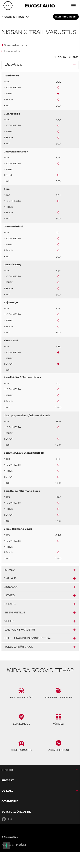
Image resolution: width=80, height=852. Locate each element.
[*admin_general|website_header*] (8, 5)
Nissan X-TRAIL (13, 16)
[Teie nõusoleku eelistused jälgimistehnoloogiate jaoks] (6, 845)
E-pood (7, 770)
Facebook (3, 819)
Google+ (10, 819)
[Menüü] (73, 5)
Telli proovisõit (66, 16)
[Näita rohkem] (66, 57)
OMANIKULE (9, 801)
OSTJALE (7, 791)
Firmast (7, 780)
